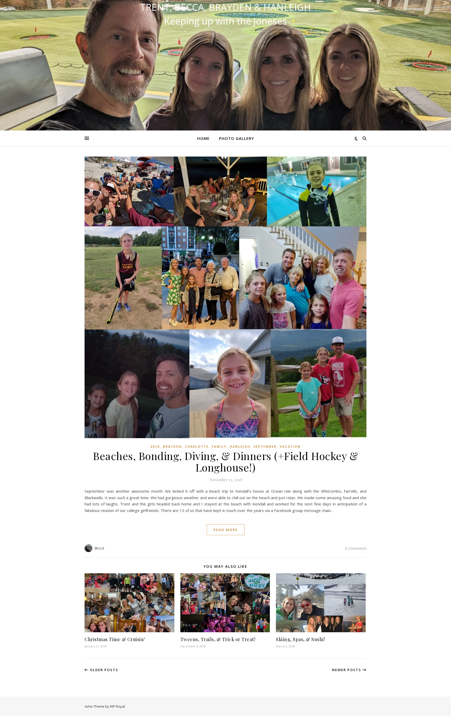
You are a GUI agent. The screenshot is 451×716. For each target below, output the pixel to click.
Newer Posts (347, 669)
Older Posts (103, 669)
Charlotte (197, 446)
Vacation (290, 446)
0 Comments (355, 548)
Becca (99, 548)
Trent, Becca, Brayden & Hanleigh (225, 7)
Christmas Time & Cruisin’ (115, 639)
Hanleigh (240, 446)
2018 (155, 446)
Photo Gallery (236, 138)
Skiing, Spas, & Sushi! (300, 639)
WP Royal (117, 706)
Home (203, 138)
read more (225, 529)
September (265, 446)
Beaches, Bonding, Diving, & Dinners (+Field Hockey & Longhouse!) (225, 461)
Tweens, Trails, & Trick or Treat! (218, 639)
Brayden (172, 446)
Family (219, 446)
